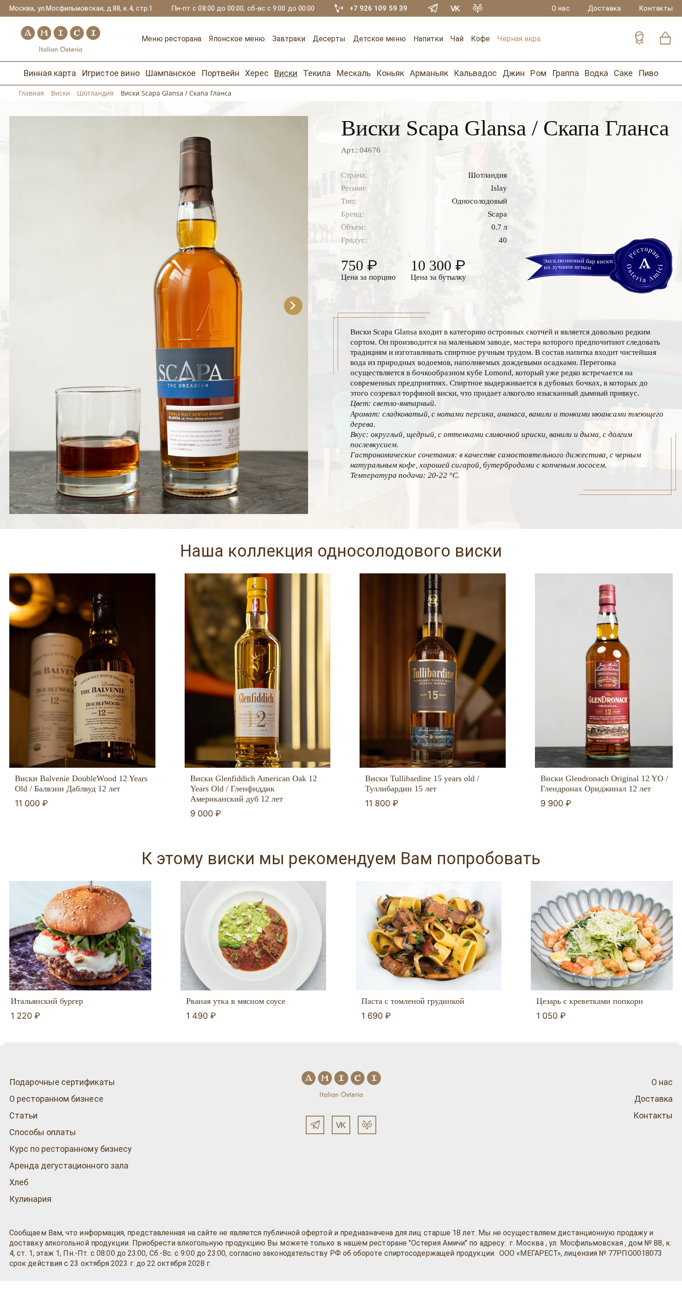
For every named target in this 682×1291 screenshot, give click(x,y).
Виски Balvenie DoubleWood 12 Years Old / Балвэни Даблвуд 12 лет (81, 783)
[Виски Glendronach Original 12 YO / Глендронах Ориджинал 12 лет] (608, 670)
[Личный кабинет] (639, 39)
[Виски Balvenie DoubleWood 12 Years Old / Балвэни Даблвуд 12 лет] (82, 670)
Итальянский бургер (47, 1001)
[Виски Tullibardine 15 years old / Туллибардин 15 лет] (433, 670)
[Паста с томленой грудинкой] (429, 935)
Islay (499, 188)
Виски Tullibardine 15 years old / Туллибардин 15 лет (422, 783)
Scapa (497, 214)
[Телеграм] (315, 1125)
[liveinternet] (20, 1286)
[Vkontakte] (455, 8)
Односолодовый (479, 201)
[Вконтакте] (341, 1125)
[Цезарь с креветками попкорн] (604, 935)
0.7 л (499, 227)
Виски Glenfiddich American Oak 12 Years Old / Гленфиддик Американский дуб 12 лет (253, 788)
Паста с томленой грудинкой (412, 1001)
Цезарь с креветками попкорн (589, 1001)
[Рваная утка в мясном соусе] (253, 935)
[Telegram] (433, 8)
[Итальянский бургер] (78, 935)
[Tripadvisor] (477, 8)
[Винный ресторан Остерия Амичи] (60, 39)
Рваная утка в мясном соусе (235, 1001)
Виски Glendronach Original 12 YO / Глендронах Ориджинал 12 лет (604, 783)
